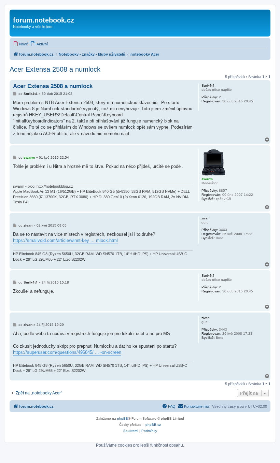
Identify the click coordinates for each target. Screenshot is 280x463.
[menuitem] (20, 44)
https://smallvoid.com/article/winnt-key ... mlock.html (65, 240)
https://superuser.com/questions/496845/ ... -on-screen (67, 352)
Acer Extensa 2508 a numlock (55, 69)
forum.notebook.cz (43, 20)
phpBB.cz (153, 424)
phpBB (122, 418)
